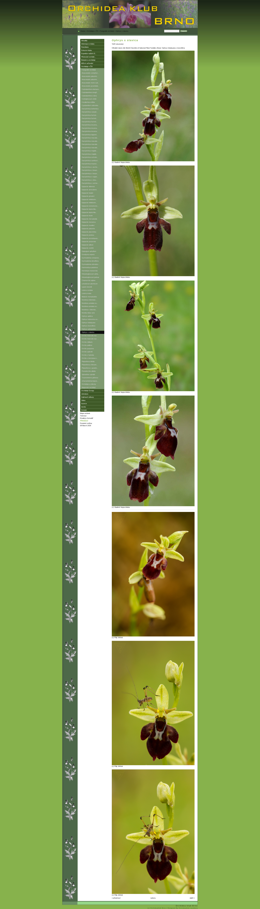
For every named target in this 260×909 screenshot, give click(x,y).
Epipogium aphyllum (89, 251)
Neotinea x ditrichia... (89, 310)
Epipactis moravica (89, 222)
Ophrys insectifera (88, 326)
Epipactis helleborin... (89, 199)
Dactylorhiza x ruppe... (90, 177)
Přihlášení (84, 421)
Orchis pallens (87, 345)
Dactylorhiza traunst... (90, 164)
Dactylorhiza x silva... (89, 180)
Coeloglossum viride (89, 99)
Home (83, 31)
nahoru (153, 898)
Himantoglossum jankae (90, 277)
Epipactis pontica (88, 235)
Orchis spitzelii (87, 352)
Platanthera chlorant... (90, 365)
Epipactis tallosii (87, 245)
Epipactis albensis (88, 186)
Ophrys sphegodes (89, 329)
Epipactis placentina (89, 232)
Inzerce (84, 403)
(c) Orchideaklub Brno (157, 908)
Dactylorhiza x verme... (90, 183)
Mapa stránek (85, 413)
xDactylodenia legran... (90, 381)
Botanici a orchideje (88, 60)
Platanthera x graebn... (90, 368)
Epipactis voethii (87, 248)
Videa (83, 400)
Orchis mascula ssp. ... (90, 335)
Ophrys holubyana (88, 323)
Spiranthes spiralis (88, 374)
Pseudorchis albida (89, 371)
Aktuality (84, 40)
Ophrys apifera (87, 316)
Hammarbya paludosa (90, 267)
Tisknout (83, 416)
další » (192, 898)
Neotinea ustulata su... (90, 303)
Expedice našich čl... (88, 53)
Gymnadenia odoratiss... (91, 264)
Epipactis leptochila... (89, 209)
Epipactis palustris (88, 228)
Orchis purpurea (88, 348)
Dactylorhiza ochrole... (90, 157)
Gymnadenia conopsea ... (91, 258)
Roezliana (84, 47)
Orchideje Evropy (87, 390)
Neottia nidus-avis (88, 313)
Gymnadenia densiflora (90, 261)
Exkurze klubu (86, 50)
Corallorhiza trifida (88, 102)
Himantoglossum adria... (90, 274)
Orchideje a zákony (89, 384)
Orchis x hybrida (88, 355)
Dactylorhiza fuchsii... (89, 115)
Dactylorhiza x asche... (90, 167)
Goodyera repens (88, 254)
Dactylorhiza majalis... (90, 151)
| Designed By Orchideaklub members (182, 908)
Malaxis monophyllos (89, 297)
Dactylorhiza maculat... (90, 138)
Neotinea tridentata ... (89, 300)
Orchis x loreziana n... (90, 358)
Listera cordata (87, 290)
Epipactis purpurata (89, 241)
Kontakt (84, 410)
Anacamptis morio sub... (90, 83)
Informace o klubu (87, 44)
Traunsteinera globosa (90, 378)
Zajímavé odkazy (87, 397)
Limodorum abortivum (90, 284)
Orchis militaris (87, 342)
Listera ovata (86, 293)
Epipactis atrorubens (89, 190)
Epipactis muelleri (88, 225)
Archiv (83, 407)
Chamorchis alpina (88, 280)
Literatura (84, 394)
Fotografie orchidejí (107, 31)
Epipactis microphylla (89, 219)
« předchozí (116, 898)
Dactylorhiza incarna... (90, 125)
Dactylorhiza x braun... (90, 170)
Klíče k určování (87, 63)
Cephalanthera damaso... (91, 89)
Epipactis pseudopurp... (90, 238)
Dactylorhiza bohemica (90, 109)
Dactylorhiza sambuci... (90, 160)
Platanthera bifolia (88, 361)
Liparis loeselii (87, 287)
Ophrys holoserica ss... (90, 319)
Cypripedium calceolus (90, 105)
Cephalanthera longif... (90, 92)
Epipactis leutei (87, 215)
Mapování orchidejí (89, 387)
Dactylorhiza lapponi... (90, 135)
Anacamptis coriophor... (90, 73)
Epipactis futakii (87, 193)
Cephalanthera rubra (89, 96)
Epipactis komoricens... (90, 206)
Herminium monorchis (90, 271)
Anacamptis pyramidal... (90, 86)
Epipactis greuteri (88, 196)
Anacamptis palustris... (90, 76)
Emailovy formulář (86, 418)
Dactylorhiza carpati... (90, 112)
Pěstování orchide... (88, 57)
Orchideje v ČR (92, 31)
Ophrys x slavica (88, 332)
